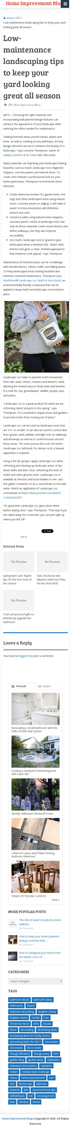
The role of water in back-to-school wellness (40, 922)
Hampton (46, 1065)
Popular (21, 686)
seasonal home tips (43, 1090)
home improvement (33, 1078)
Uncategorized (45, 1096)
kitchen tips (25, 1084)
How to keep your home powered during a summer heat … (39, 938)
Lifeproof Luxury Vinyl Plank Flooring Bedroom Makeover (32, 854)
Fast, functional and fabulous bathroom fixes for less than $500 (51, 579)
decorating (27, 1029)
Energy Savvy (41, 1053)
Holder (14, 1072)
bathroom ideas (42, 999)
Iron (12, 1084)
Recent (47, 686)
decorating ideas (47, 1029)
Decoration (51, 1041)
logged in (24, 656)
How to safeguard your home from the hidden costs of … (40, 955)
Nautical (14, 1090)
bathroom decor (19, 999)
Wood (36, 1102)
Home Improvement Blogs (27, 104)
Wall (12, 1102)
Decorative (16, 1047)
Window (23, 1102)
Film (56, 1053)
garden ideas (35, 1059)
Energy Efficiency (20, 1053)
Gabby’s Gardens (13, 155)
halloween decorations (23, 1065)
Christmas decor (19, 1023)
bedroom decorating (22, 1011)
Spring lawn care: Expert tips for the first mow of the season (17, 579)
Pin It (24, 537)
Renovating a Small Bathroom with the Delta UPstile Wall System (34, 729)
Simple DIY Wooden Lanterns (28, 896)
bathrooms (16, 1005)
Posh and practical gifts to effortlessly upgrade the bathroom (18, 618)
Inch (51, 1078)
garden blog (17, 1059)
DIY (18, 18)
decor (13, 1029)
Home (10, 18)
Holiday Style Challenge (35, 1072)
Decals (47, 1023)
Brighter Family (47, 1011)
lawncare (41, 1084)
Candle (35, 1017)
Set (31, 1096)
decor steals (34, 1047)
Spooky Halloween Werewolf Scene (32, 813)
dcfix (36, 1023)
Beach (31, 1005)
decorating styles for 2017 (25, 1041)
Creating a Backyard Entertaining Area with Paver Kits (33, 772)
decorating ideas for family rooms (30, 1035)
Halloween (53, 1059)
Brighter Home (18, 1017)
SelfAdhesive (17, 1096)
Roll (26, 1090)
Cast (46, 1017)
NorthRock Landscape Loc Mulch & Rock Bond (32, 280)
